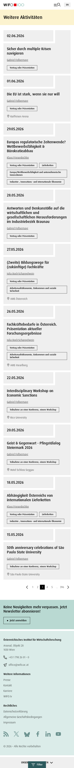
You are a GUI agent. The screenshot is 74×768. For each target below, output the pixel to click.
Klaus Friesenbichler (18, 157)
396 (62, 587)
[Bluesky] (27, 734)
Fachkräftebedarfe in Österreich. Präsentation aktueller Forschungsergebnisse (32, 329)
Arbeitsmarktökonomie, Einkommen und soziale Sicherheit (33, 289)
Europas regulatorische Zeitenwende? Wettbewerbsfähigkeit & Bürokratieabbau (36, 146)
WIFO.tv (7, 696)
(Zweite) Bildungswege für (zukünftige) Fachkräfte (28, 264)
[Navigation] (57, 5)
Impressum (9, 722)
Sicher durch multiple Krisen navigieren (29, 51)
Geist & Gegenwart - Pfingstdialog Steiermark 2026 (33, 445)
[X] (16, 734)
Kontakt (7, 685)
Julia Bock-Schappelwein (20, 273)
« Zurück (27, 587)
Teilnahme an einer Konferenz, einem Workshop (33, 409)
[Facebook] (37, 734)
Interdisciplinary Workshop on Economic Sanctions (30, 393)
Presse (6, 680)
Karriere (7, 691)
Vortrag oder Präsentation (22, 67)
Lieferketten (47, 165)
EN (67, 4)
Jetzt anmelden (18, 620)
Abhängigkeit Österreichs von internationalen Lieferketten (30, 497)
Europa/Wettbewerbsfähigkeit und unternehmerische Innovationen (35, 173)
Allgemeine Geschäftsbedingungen (22, 717)
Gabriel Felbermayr (17, 60)
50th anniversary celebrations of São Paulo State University (35, 550)
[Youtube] (58, 734)
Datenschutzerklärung (15, 711)
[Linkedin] (48, 734)
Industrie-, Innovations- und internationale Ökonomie (35, 181)
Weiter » (68, 587)
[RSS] (6, 734)
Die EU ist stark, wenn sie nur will (33, 94)
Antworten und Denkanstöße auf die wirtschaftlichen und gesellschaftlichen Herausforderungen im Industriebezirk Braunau (37, 215)
